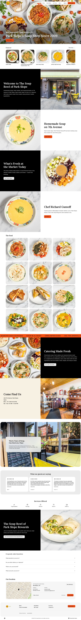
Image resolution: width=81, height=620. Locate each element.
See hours (63, 595)
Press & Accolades (23, 607)
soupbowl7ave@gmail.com (49, 590)
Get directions (70, 584)
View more (9, 486)
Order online (70, 595)
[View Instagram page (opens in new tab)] (4, 618)
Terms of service (22, 613)
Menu (43, 3)
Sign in (65, 3)
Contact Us (51, 607)
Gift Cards (36, 607)
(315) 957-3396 (47, 589)
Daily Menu (48, 3)
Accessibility (29, 613)
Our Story (55, 3)
